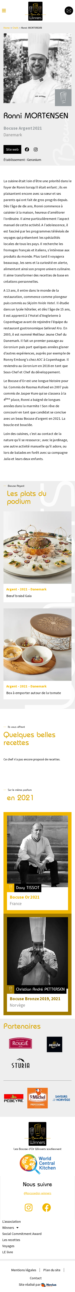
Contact (36, 1278)
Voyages (8, 1246)
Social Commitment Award (22, 1233)
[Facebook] (27, 149)
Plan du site (51, 1270)
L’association (11, 1221)
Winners (8, 1227)
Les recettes (11, 1240)
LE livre (7, 1252)
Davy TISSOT (28, 887)
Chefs (15, 27)
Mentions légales (23, 1270)
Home (6, 27)
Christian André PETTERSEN (40, 989)
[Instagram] (35, 149)
